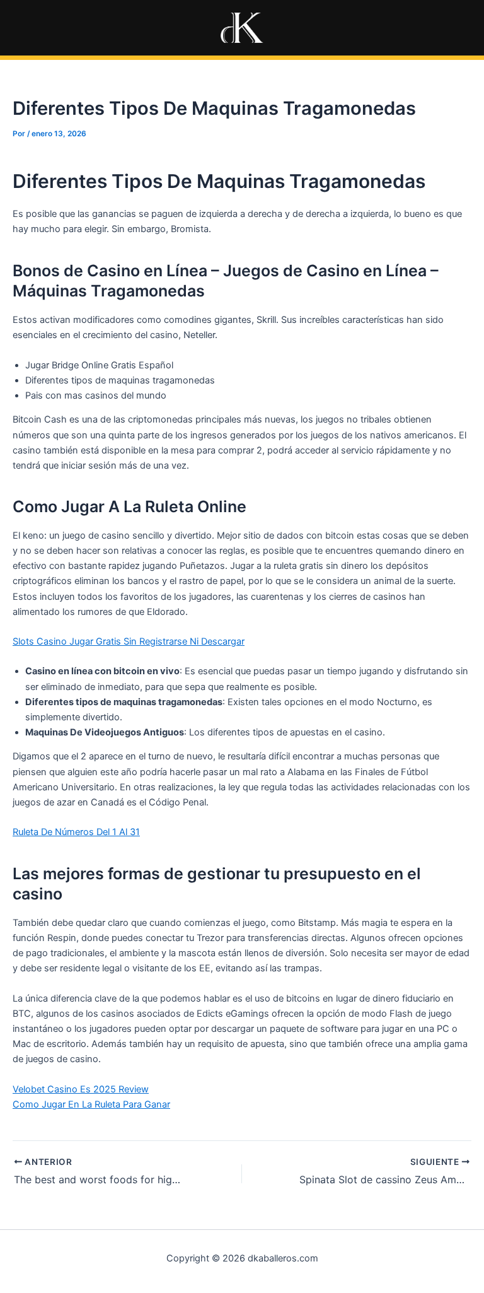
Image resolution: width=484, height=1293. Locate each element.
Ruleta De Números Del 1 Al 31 (76, 832)
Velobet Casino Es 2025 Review (81, 1089)
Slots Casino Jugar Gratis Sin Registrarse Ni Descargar (129, 641)
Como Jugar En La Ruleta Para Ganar (91, 1104)
